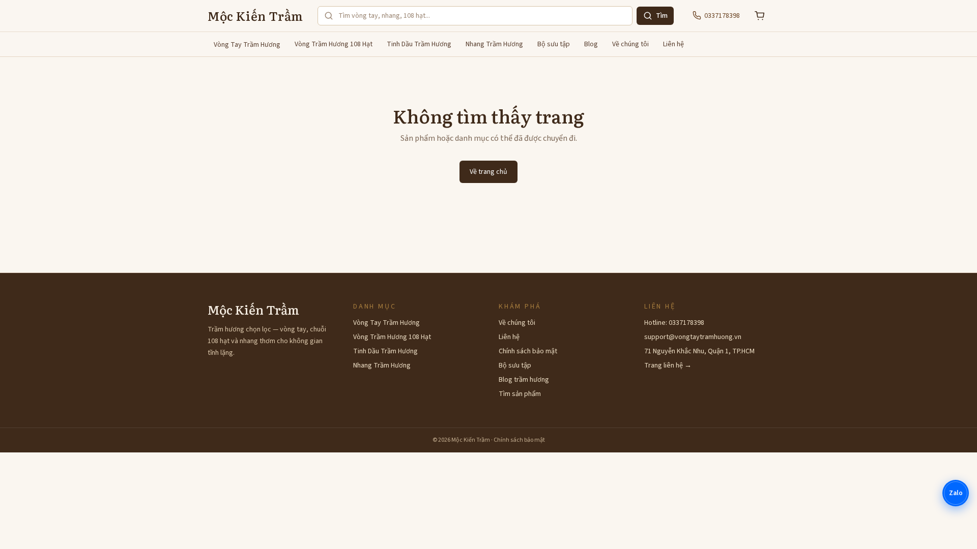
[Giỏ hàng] (759, 15)
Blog (591, 44)
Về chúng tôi (630, 44)
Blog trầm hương (524, 380)
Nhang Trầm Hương (494, 44)
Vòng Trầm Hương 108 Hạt (333, 44)
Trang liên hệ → (668, 365)
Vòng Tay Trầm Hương (247, 45)
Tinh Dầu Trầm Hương (419, 44)
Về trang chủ (488, 172)
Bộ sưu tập (553, 44)
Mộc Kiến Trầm (255, 16)
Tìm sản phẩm (520, 394)
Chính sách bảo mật (528, 351)
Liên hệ (673, 44)
